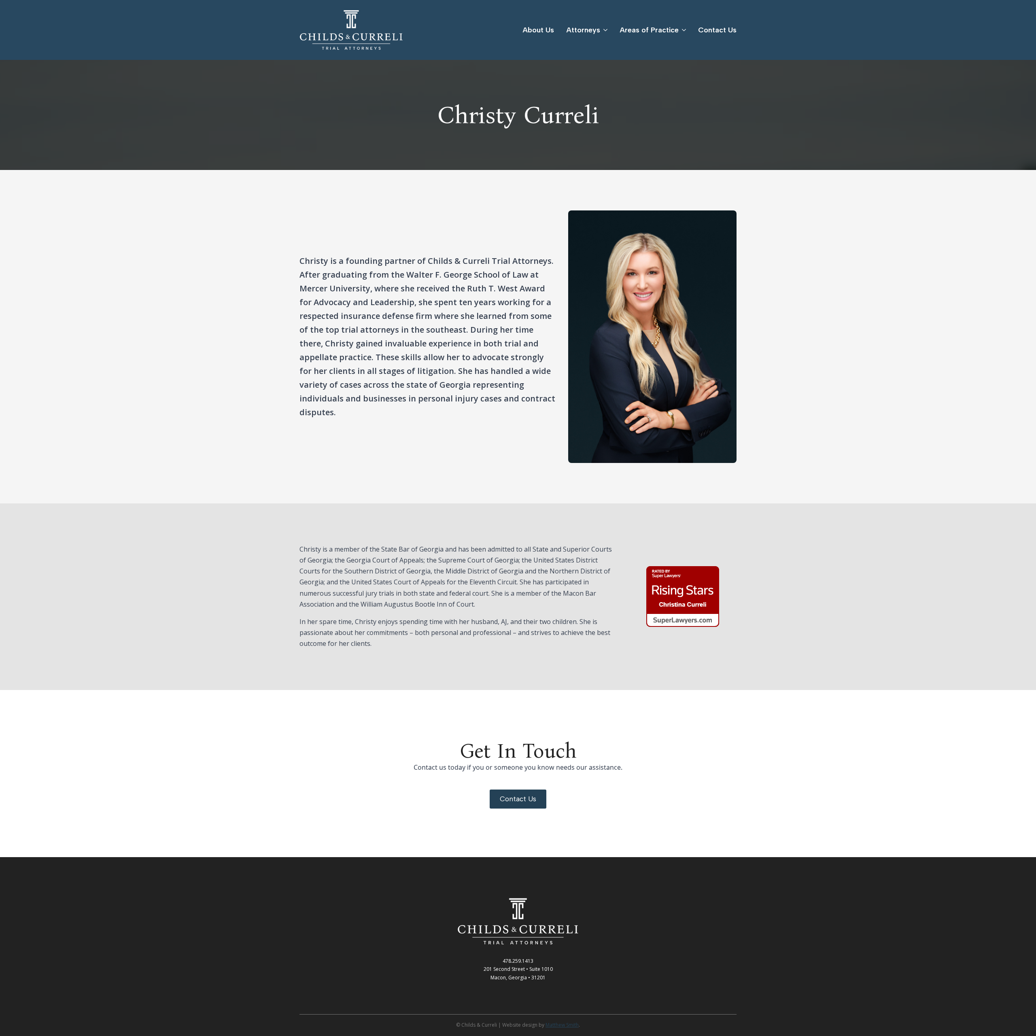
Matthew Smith (562, 1024)
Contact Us (717, 29)
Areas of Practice (649, 29)
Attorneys (583, 29)
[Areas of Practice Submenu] (682, 29)
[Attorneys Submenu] (603, 29)
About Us (538, 29)
